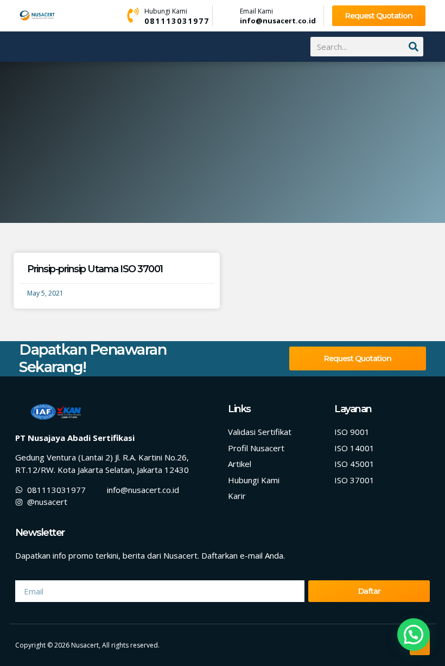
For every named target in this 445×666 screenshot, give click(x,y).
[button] (23, 47)
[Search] (413, 46)
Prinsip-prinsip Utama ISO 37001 (95, 269)
